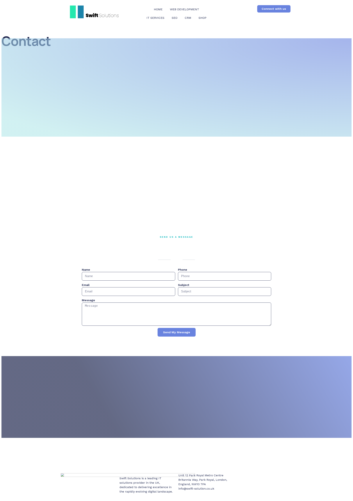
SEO (174, 18)
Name (86, 269)
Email (86, 285)
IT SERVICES (155, 18)
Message (88, 300)
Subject (183, 285)
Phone (182, 269)
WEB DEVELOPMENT (184, 9)
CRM (188, 18)
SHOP (202, 18)
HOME (158, 9)
